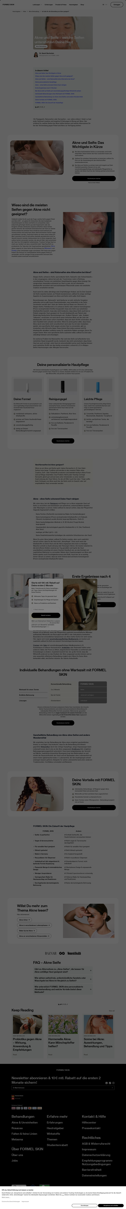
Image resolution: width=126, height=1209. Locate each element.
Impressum (25, 1201)
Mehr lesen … (6, 1197)
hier (63, 1195)
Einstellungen (84, 1205)
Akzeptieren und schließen (111, 1205)
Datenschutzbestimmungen (11, 1201)
